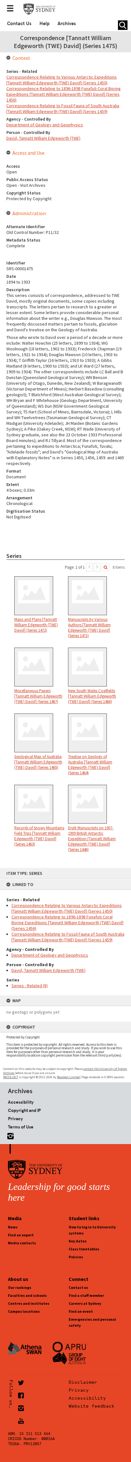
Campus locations (24, 1311)
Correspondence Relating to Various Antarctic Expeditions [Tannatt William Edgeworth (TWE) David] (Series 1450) (66, 908)
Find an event (81, 1311)
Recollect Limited (68, 1077)
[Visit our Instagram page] (9, 1135)
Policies (76, 1257)
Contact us (78, 1287)
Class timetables (84, 1249)
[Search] (105, 567)
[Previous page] (89, 567)
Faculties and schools (27, 1295)
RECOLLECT (10, 1077)
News (12, 1227)
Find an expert (21, 1235)
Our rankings (19, 1287)
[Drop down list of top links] (12, 9)
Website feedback (91, 1406)
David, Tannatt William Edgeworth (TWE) (48, 970)
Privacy (15, 1118)
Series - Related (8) (29, 985)
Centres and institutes (28, 1303)
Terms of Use (20, 1127)
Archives (67, 23)
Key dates (77, 1241)
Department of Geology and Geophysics (49, 955)
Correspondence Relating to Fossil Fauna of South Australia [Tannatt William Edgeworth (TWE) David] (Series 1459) (67, 937)
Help (44, 23)
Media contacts (22, 1243)
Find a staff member (86, 1295)
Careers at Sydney (85, 1303)
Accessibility (21, 1102)
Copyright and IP (24, 1110)
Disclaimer (83, 1382)
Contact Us (19, 23)
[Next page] (97, 567)
